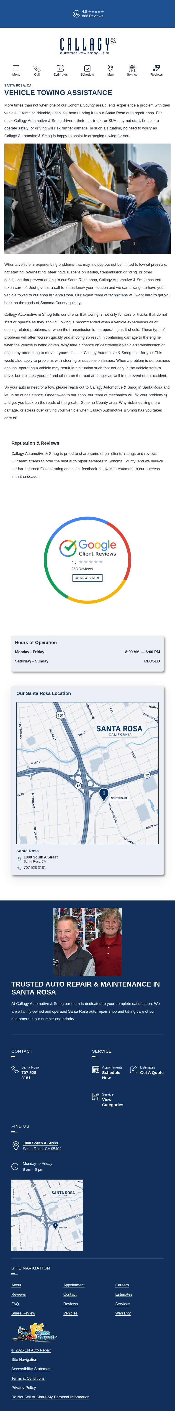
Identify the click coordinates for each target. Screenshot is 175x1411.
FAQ (15, 1304)
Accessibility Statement (31, 1369)
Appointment (74, 1285)
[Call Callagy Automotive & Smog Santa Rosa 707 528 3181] (28, 1073)
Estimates (61, 74)
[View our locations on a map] (47, 1215)
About (16, 1285)
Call (37, 74)
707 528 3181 (35, 868)
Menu (16, 74)
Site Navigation (24, 1359)
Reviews (157, 74)
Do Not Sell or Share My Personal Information (50, 1397)
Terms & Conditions (28, 1378)
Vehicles (70, 1313)
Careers (122, 1285)
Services (122, 1304)
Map (110, 74)
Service (132, 74)
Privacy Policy (23, 1388)
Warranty (123, 1313)
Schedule (87, 74)
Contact (70, 1294)
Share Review (23, 1313)
